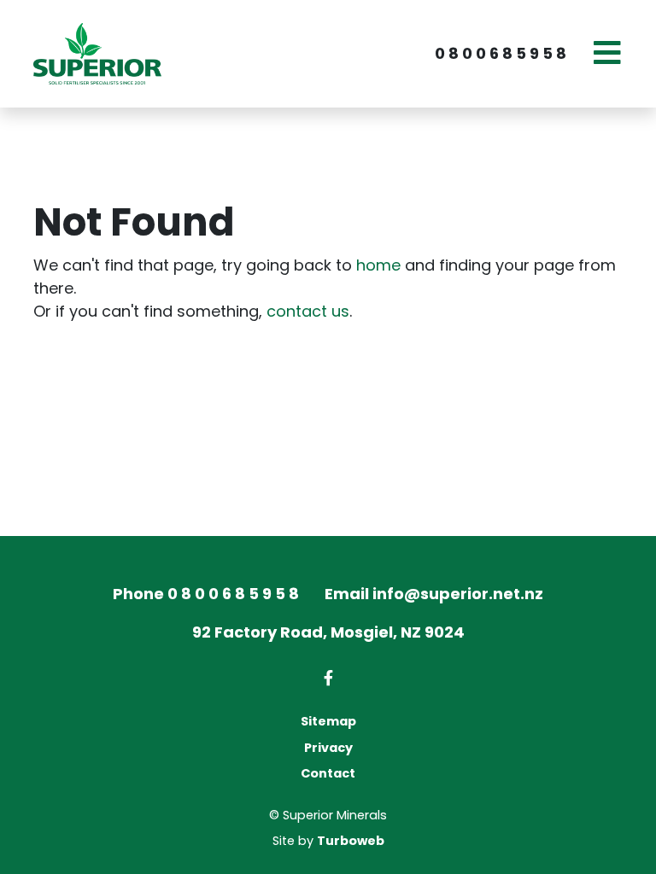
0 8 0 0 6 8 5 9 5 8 (500, 53)
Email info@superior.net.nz (434, 593)
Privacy (328, 747)
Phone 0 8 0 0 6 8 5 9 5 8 (206, 593)
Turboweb (350, 840)
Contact (328, 773)
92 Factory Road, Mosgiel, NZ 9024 (328, 632)
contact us (307, 311)
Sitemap (328, 721)
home (378, 265)
